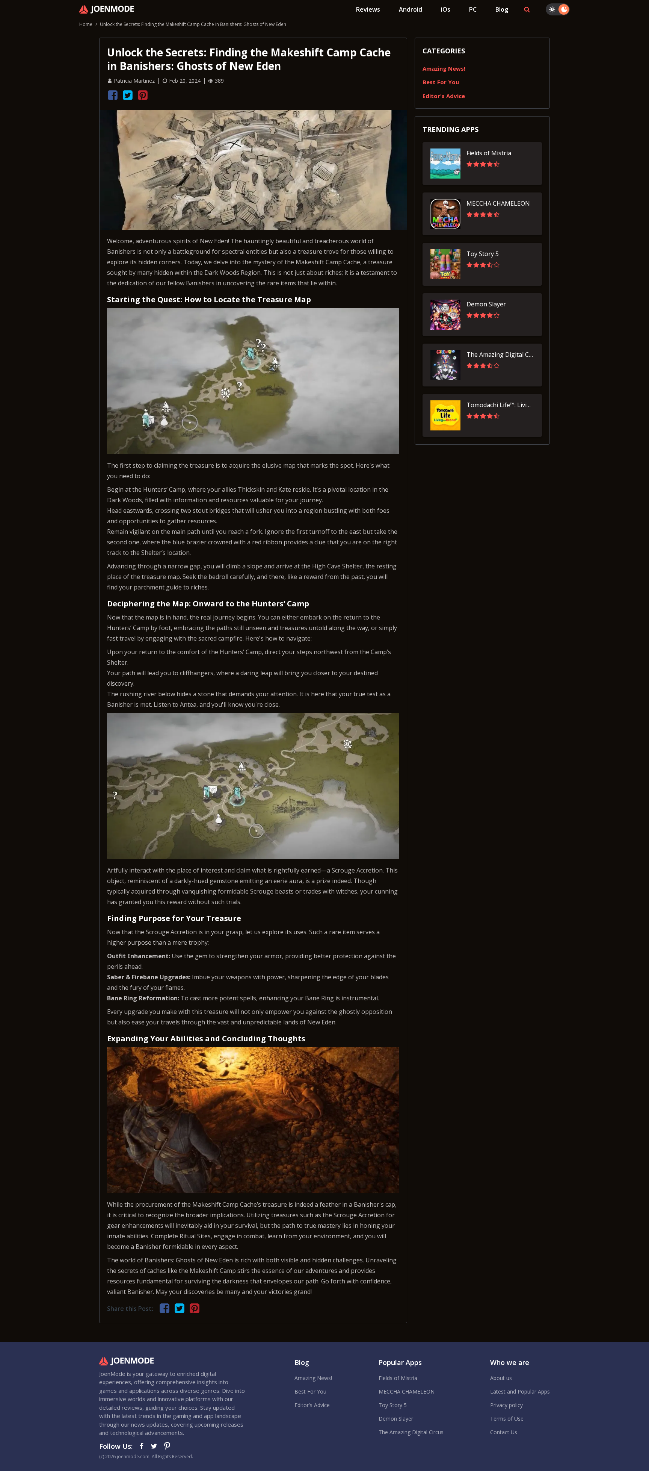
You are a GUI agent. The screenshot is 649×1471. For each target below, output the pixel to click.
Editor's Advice (444, 96)
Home (85, 24)
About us (501, 1378)
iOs (445, 9)
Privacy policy (506, 1405)
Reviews (368, 9)
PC (473, 9)
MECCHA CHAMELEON (407, 1391)
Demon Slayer (396, 1418)
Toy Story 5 (393, 1405)
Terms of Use (507, 1418)
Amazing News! (444, 68)
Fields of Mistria (398, 1378)
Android (410, 9)
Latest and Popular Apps (520, 1391)
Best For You (441, 82)
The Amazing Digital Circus (411, 1432)
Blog (501, 9)
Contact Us (503, 1432)
